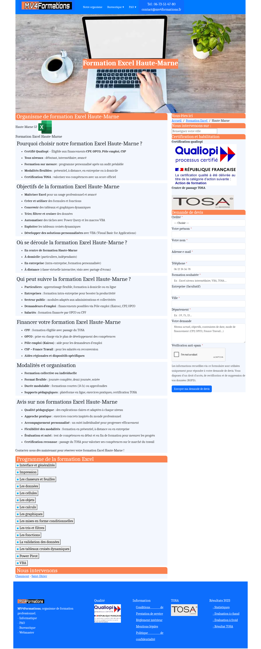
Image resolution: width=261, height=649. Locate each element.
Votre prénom (182, 229)
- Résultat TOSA (223, 626)
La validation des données (39, 542)
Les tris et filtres (31, 528)
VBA (22, 563)
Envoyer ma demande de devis (192, 389)
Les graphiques (30, 514)
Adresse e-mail (182, 252)
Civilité (177, 217)
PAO (131, 7)
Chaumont (22, 576)
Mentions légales (147, 626)
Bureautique (114, 7)
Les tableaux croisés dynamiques (44, 549)
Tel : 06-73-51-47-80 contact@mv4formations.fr (161, 7)
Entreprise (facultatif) (186, 286)
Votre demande (181, 321)
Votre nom (180, 240)
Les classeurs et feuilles (37, 479)
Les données (28, 486)
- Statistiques (221, 607)
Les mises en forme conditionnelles (46, 521)
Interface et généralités (37, 465)
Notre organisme (92, 7)
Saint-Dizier (39, 576)
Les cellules (28, 493)
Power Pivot (28, 556)
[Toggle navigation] (78, 5)
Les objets (26, 500)
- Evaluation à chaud (226, 614)
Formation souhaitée (186, 275)
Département (181, 309)
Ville (176, 298)
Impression (28, 472)
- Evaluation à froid (225, 620)
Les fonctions (29, 535)
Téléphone (179, 263)
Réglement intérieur (149, 620)
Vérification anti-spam (187, 345)
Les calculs (27, 507)
